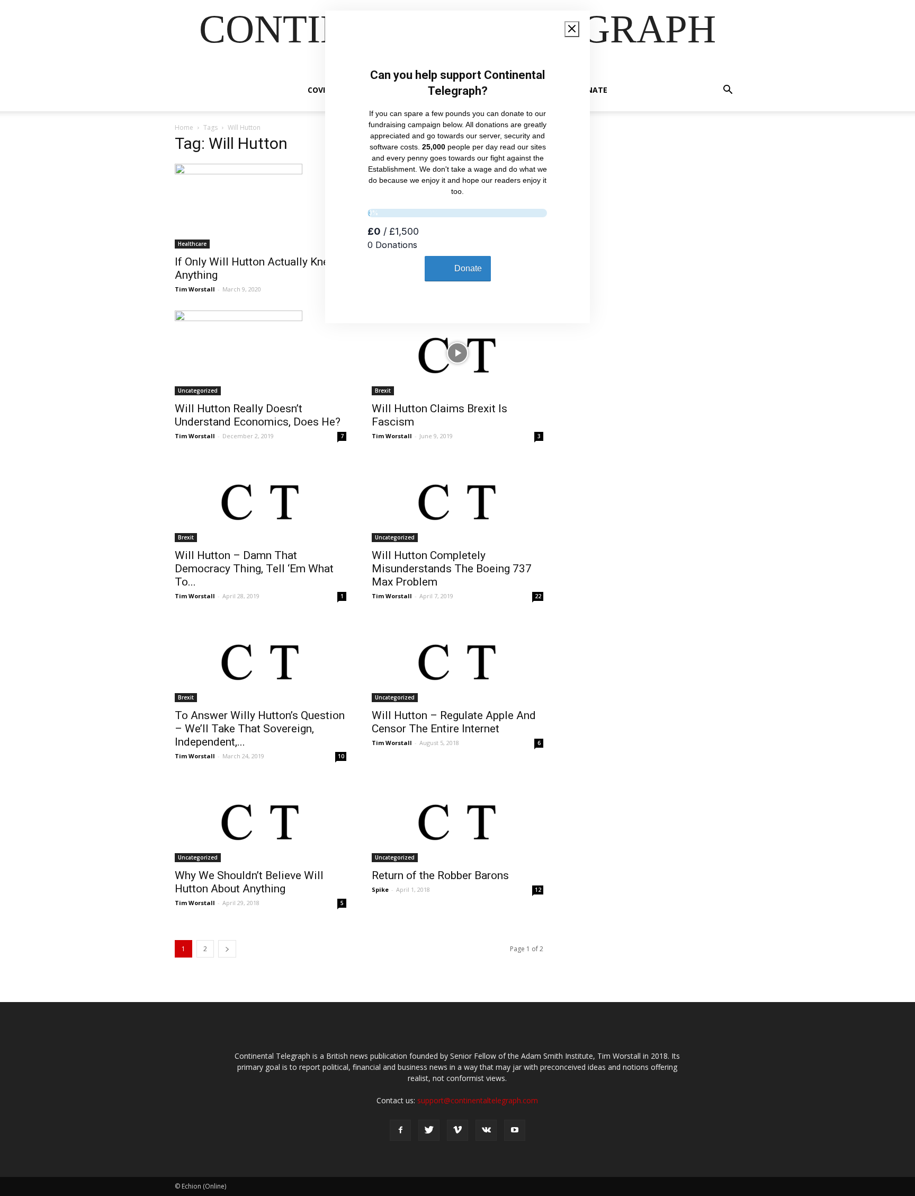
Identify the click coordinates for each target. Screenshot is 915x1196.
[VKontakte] (486, 1130)
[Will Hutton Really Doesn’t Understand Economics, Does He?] (260, 353)
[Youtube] (514, 1130)
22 (538, 596)
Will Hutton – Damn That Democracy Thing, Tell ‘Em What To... (254, 568)
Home (184, 127)
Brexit (383, 390)
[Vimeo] (457, 1130)
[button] (727, 91)
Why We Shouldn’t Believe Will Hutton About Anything (249, 882)
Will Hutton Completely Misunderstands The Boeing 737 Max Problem (452, 568)
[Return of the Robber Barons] (457, 819)
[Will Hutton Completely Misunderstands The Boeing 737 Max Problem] (457, 499)
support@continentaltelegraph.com (477, 1100)
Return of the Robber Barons (440, 875)
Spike (380, 889)
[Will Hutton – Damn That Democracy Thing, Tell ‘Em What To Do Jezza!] (260, 499)
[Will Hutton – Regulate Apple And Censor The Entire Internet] (457, 659)
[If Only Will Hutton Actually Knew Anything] (260, 206)
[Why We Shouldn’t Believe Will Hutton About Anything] (260, 819)
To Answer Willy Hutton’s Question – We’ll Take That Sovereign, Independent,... (260, 728)
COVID (319, 90)
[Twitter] (428, 1130)
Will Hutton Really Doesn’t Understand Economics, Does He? (257, 415)
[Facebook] (400, 1130)
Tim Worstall (195, 289)
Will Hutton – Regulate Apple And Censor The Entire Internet (454, 722)
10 (341, 756)
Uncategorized (198, 390)
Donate (591, 90)
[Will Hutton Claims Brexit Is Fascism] (457, 353)
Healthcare (192, 243)
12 (538, 889)
